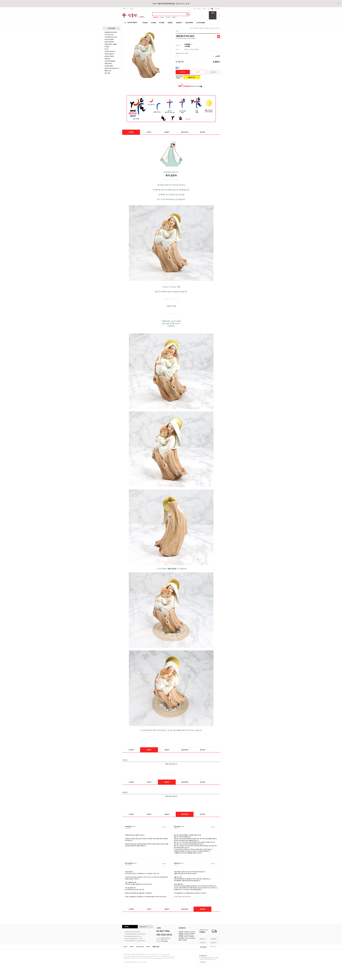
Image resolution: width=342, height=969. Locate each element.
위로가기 (164, 827)
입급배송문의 (202, 942)
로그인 (194, 8)
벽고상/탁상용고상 (109, 54)
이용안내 (131, 946)
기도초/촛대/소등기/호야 (111, 37)
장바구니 (210, 8)
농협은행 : (181, 933)
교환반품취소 (214, 942)
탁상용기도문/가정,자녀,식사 (112, 68)
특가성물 (161, 22)
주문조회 (204, 8)
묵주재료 (107, 46)
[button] (220, 17)
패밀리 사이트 (213, 946)
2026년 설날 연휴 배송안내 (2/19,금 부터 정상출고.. (135, 934)
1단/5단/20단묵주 (109, 39)
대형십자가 (179, 22)
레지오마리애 (189, 22)
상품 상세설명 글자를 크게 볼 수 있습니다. (133, 936)
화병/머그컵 (108, 70)
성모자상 (206, 28)
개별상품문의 (214, 939)
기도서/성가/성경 (109, 34)
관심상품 (213, 72)
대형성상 (170, 22)
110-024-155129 (189, 935)
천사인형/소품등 (109, 66)
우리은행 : (181, 937)
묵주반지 (162, 17)
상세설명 (131, 132)
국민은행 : (181, 932)
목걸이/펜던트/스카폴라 (111, 44)
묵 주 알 (106, 49)
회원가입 (199, 8)
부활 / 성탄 (107, 73)
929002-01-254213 (189, 932)
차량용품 (173, 17)
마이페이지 (217, 8)
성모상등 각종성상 (109, 56)
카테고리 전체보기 (132, 22)
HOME (191, 28)
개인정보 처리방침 (140, 946)
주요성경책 (168, 17)
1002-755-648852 (189, 937)
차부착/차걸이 (108, 63)
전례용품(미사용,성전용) (111, 32)
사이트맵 (125, 946)
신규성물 (153, 22)
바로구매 (182, 72)
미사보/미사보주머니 (110, 51)
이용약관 (148, 946)
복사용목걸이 (156, 17)
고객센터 (132, 8)
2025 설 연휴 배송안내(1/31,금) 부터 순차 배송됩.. (134, 940)
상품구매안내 (184, 132)
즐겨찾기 (125, 8)
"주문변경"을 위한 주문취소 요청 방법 (132, 932)
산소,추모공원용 (200, 22)
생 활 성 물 (107, 58)
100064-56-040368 (189, 933)
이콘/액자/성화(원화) (110, 61)
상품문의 (166, 132)
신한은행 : (181, 935)
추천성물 (144, 22)
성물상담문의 (202, 939)
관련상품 (202, 132)
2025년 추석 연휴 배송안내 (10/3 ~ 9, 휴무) (133, 938)
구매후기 (149, 132)
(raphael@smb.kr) (158, 958)
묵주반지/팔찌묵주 (109, 42)
